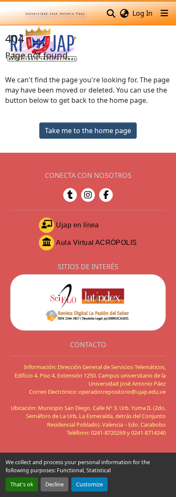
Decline (54, 484)
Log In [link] (142, 13)
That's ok (21, 484)
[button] (111, 13)
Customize (89, 484)
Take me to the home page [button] (88, 130)
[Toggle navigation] (164, 13)
